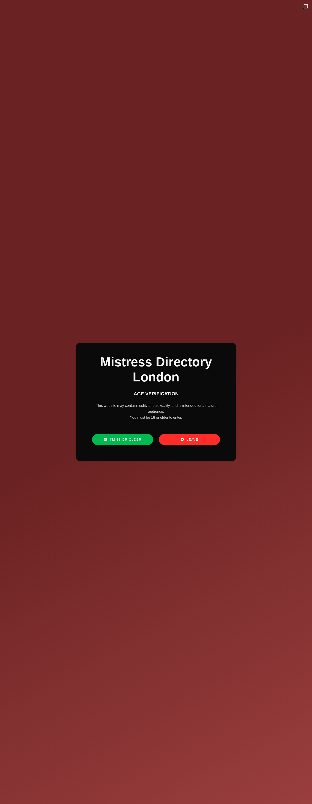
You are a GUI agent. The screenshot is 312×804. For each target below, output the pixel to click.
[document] (156, 402)
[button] (305, 6)
